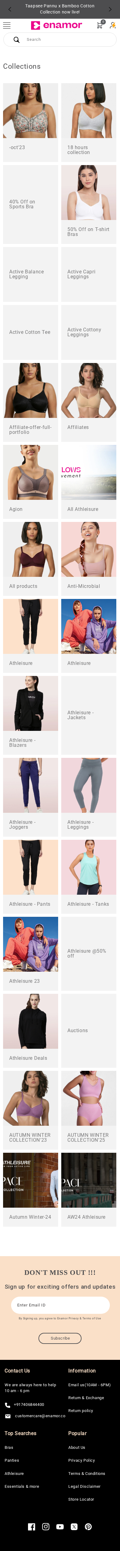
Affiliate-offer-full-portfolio (30, 430)
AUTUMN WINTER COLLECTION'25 (88, 1138)
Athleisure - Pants (29, 904)
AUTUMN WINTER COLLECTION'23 (30, 1138)
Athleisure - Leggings (80, 825)
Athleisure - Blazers (22, 743)
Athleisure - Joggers (22, 825)
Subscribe (60, 1338)
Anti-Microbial (83, 586)
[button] (10, 25)
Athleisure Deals (28, 1058)
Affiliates (78, 427)
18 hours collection (78, 150)
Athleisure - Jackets (80, 715)
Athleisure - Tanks (88, 904)
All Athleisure (82, 509)
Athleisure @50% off (86, 954)
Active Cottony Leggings (84, 332)
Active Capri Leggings (81, 274)
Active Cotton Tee (29, 332)
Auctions (77, 1030)
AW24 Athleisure (86, 1217)
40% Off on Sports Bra (22, 204)
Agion (16, 509)
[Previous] (10, 9)
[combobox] (60, 40)
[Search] (16, 39)
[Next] (110, 9)
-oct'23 (17, 147)
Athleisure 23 (24, 981)
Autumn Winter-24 (30, 1217)
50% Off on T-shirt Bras (88, 232)
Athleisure (21, 663)
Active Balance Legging (26, 274)
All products (23, 586)
